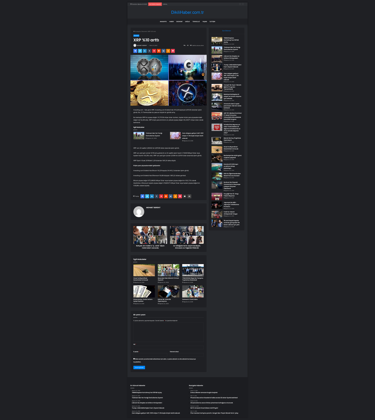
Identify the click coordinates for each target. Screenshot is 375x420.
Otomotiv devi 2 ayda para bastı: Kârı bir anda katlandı (232, 106)
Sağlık (187, 21)
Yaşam (204, 21)
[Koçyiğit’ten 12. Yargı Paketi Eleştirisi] (217, 196)
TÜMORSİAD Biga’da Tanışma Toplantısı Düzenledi (192, 279)
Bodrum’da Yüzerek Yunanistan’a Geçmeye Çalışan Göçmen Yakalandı (232, 185)
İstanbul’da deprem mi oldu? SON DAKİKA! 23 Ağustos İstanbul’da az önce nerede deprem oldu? (232, 129)
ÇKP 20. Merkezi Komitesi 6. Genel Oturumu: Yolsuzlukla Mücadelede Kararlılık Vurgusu (233, 116)
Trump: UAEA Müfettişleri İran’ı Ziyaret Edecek (232, 66)
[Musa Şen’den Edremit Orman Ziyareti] (168, 270)
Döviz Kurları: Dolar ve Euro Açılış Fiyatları (142, 300)
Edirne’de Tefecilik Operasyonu (164, 300)
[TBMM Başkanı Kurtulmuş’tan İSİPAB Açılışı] (217, 40)
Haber (171, 21)
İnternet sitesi (174, 351)
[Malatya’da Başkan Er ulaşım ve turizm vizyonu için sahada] (217, 97)
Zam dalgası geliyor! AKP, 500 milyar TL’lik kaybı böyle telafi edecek (192, 135)
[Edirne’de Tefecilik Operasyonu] (168, 291)
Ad (134, 344)
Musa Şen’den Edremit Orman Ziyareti (168, 279)
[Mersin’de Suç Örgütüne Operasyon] (217, 140)
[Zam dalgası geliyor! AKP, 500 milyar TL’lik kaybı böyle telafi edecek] (175, 135)
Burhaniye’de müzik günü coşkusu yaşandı (233, 157)
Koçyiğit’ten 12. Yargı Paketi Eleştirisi (231, 195)
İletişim (212, 21)
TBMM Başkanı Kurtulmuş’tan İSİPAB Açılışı (231, 40)
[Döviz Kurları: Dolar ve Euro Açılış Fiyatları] (144, 291)
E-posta (136, 351)
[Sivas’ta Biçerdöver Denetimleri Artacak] (144, 270)
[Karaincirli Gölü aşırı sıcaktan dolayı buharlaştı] (217, 167)
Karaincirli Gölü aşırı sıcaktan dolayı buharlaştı (231, 166)
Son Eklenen (226, 31)
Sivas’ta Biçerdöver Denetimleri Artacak (140, 279)
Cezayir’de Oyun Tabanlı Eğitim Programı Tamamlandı (232, 87)
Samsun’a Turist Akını (190, 299)
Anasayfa (163, 21)
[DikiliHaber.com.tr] (187, 12)
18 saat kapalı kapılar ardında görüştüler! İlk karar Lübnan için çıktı (232, 223)
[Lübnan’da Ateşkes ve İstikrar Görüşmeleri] (217, 58)
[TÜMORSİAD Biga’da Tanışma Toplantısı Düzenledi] (193, 270)
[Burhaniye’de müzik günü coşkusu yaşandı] (217, 158)
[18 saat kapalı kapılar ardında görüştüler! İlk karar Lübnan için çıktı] (217, 223)
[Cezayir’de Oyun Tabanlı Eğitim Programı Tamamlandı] (217, 87)
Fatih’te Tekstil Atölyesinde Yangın (231, 213)
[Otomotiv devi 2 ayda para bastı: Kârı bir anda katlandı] (217, 106)
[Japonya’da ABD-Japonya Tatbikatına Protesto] (217, 205)
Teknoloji (196, 21)
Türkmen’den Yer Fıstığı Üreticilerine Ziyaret (232, 48)
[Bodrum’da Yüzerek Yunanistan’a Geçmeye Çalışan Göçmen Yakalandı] (217, 185)
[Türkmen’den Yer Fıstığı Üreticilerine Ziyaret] (138, 135)
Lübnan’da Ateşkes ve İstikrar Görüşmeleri (175, 4)
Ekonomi (179, 21)
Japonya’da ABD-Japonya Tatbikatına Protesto (231, 204)
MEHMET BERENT (142, 45)
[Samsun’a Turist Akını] (193, 291)
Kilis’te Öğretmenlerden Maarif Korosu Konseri (232, 175)
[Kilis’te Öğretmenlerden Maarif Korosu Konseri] (217, 176)
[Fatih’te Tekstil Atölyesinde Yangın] (217, 214)
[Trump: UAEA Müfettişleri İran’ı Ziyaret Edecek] (217, 67)
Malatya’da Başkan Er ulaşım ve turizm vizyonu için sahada (232, 96)
